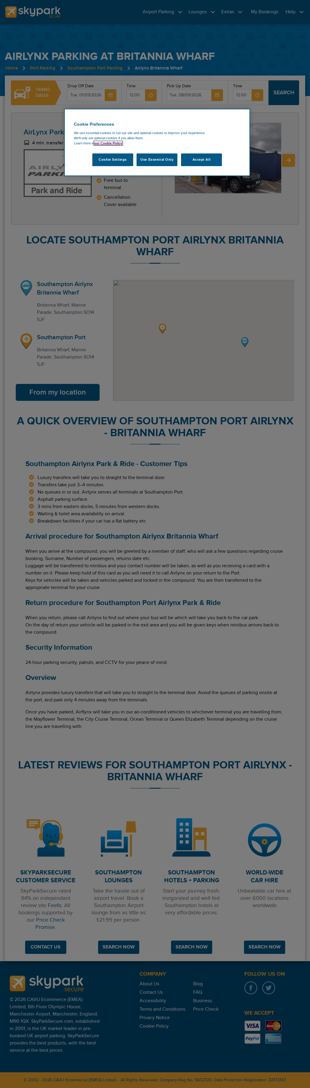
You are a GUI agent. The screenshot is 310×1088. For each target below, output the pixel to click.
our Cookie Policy (108, 143)
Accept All (202, 159)
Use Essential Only (156, 159)
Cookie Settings (113, 159)
